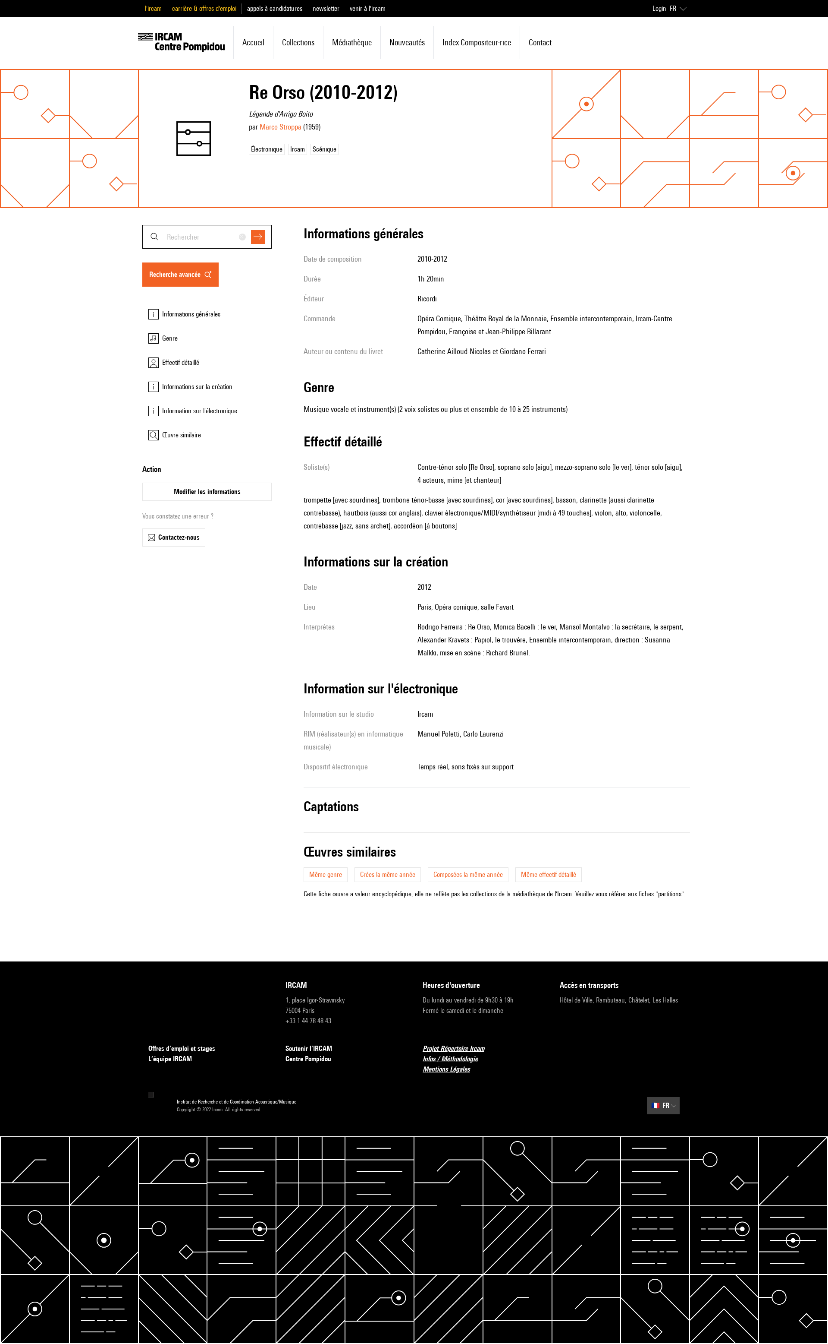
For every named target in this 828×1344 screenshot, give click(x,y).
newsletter (326, 8)
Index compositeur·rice (476, 42)
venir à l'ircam (368, 8)
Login (659, 8)
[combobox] (207, 237)
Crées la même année (387, 874)
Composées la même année (468, 874)
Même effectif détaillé (548, 874)
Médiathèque (352, 42)
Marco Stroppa (280, 126)
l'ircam (153, 8)
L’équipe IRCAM (170, 1059)
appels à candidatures (274, 8)
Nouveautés (407, 42)
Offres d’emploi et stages (181, 1048)
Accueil (253, 42)
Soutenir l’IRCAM (308, 1048)
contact (540, 42)
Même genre (325, 874)
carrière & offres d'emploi (204, 8)
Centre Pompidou (308, 1059)
